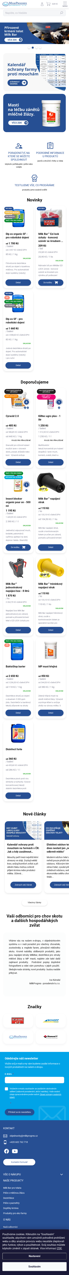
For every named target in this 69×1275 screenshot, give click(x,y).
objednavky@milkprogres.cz (24, 1136)
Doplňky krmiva (10, 1208)
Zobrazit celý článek (23, 885)
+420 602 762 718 (19, 1142)
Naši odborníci (10, 1227)
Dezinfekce (8, 1198)
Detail (18, 282)
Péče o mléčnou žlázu (14, 1193)
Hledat (62, 13)
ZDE (59, 1248)
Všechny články (34, 902)
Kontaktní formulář (19, 1162)
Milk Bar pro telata (12, 1188)
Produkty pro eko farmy (15, 1213)
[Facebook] (6, 1150)
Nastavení (34, 1256)
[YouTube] (14, 1150)
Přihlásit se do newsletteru (19, 1112)
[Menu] (65, 4)
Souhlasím (34, 1266)
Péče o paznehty (11, 1203)
